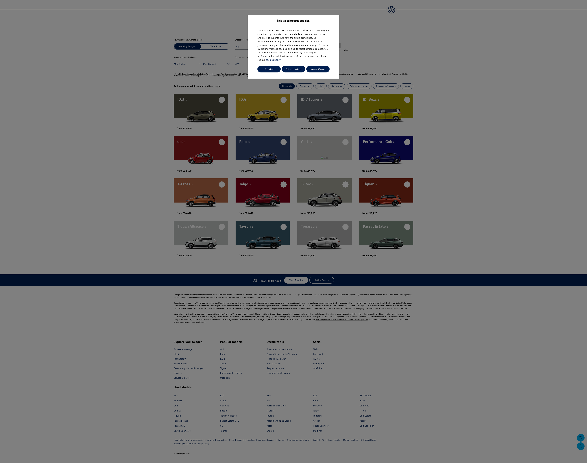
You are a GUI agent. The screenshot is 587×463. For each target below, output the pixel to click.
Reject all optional (293, 69)
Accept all (269, 69)
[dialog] (293, 231)
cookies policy (273, 59)
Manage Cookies (318, 69)
